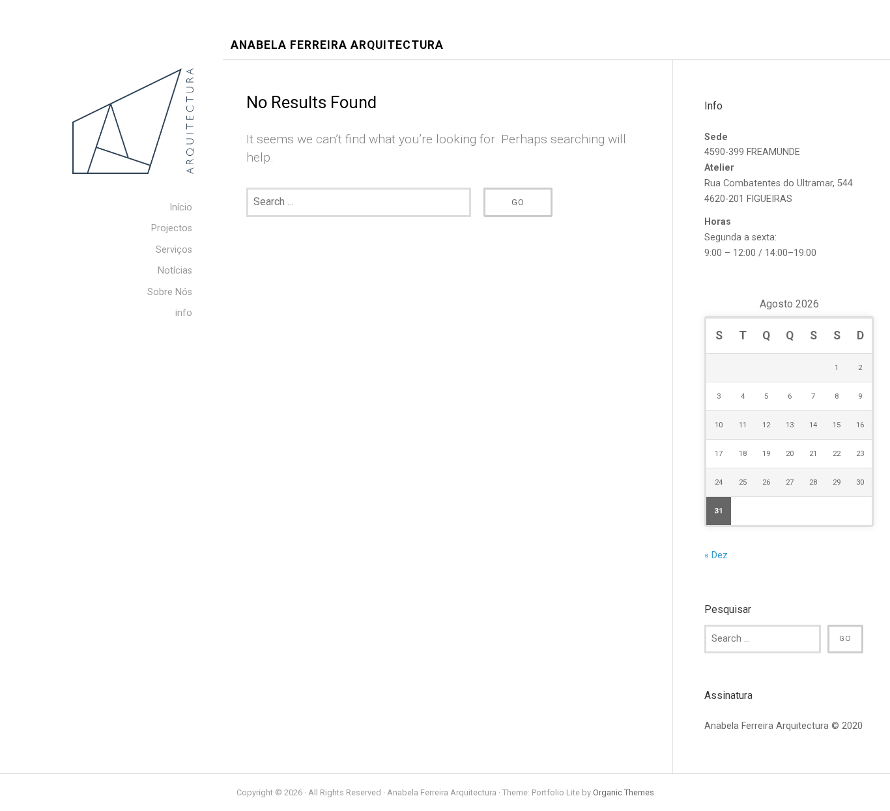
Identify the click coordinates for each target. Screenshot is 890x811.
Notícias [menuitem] (175, 270)
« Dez (716, 555)
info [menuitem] (183, 313)
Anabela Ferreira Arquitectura (337, 45)
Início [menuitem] (180, 207)
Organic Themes (623, 792)
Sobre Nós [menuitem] (169, 292)
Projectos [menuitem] (171, 228)
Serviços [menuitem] (174, 249)
